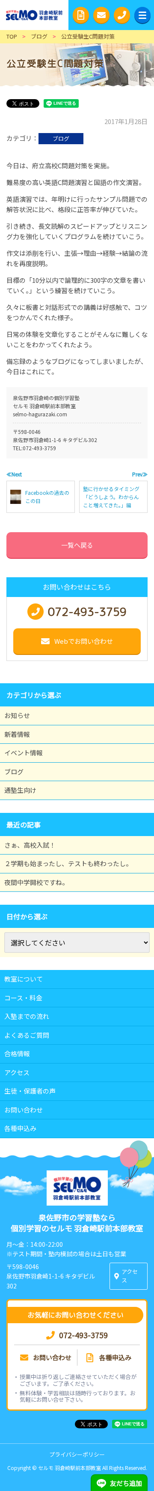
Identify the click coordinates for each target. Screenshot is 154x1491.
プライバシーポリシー (77, 1454)
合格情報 (17, 1053)
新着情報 (17, 734)
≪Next (14, 474)
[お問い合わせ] (101, 15)
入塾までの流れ (26, 1016)
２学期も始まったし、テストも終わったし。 (68, 863)
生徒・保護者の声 (30, 1090)
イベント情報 (23, 752)
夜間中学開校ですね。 (36, 882)
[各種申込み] (81, 15)
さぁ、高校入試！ (30, 844)
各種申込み (20, 1128)
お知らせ (17, 715)
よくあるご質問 (26, 1034)
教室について (23, 978)
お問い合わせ (23, 1109)
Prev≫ (140, 474)
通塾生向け (20, 789)
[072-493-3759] (122, 15)
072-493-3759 (39, 448)
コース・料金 (23, 997)
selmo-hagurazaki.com (40, 414)
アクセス (17, 1072)
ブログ (61, 138)
